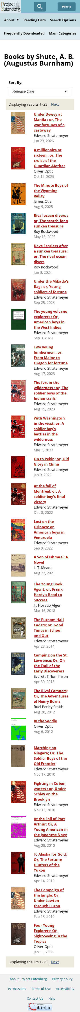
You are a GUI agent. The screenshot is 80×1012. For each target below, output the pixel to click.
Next (55, 104)
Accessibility (65, 989)
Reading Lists (35, 20)
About (11, 20)
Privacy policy (62, 979)
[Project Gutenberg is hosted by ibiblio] (40, 1009)
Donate (66, 6)
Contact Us (35, 998)
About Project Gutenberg (28, 979)
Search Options (63, 20)
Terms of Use (40, 989)
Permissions (17, 989)
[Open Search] (40, 7)
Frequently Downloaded (24, 33)
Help (51, 998)
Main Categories (62, 33)
